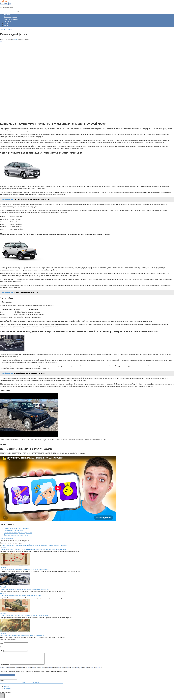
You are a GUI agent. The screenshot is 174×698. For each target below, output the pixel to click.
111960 (57, 683)
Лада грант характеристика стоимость (16, 535)
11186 (41, 683)
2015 (29, 683)
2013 (23, 683)
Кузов (6, 23)
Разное (6, 25)
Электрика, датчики (10, 17)
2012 (17, 683)
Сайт (1, 650)
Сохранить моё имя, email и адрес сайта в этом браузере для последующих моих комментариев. (34, 671)
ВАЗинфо (5, 3)
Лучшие (6, 686)
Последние (7, 689)
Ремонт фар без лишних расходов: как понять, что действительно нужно (24, 589)
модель (11, 538)
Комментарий (4, 664)
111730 (45, 683)
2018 (37, 683)
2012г (20, 683)
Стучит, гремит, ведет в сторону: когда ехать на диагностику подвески (24, 615)
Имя (2, 643)
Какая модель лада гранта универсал (16, 528)
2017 (34, 683)
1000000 (61, 683)
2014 (26, 683)
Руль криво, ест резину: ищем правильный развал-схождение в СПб (23, 635)
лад (7, 538)
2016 (31, 683)
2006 (9, 683)
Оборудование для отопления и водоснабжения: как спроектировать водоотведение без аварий (33, 549)
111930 (49, 683)
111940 (53, 683)
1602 (4, 683)
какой (3, 538)
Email (2, 647)
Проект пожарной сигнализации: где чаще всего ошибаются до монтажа (24, 569)
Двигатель (7, 15)
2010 (14, 683)
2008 (12, 683)
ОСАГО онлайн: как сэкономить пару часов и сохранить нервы (21, 596)
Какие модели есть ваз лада (13, 531)
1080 (1, 683)
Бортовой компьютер (11, 19)
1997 (6, 683)
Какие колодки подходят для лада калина (18, 533)
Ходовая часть (8, 21)
